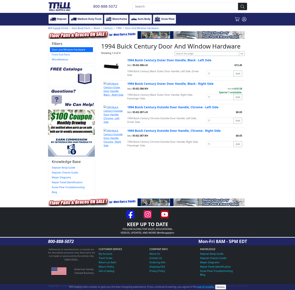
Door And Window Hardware (142, 28)
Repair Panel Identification (215, 266)
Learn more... (72, 259)
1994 (119, 28)
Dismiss (221, 287)
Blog (202, 274)
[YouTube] (164, 214)
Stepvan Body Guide (211, 253)
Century (108, 28)
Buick (97, 28)
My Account (105, 253)
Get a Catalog (106, 271)
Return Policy (106, 266)
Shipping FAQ (157, 266)
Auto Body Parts (81, 28)
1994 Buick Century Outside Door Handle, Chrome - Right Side (174, 131)
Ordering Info (157, 262)
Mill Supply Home (58, 28)
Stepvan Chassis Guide (213, 258)
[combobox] (185, 6)
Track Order (106, 258)
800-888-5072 (105, 6)
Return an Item (107, 262)
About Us (154, 253)
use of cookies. (206, 286)
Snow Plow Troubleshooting (216, 271)
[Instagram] (148, 214)
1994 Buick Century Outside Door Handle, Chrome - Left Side (172, 107)
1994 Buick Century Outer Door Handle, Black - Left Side (169, 60)
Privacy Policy (157, 271)
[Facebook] (131, 214)
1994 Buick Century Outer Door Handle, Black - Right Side (170, 84)
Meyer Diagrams (209, 262)
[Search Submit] (242, 6)
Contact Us (155, 258)
